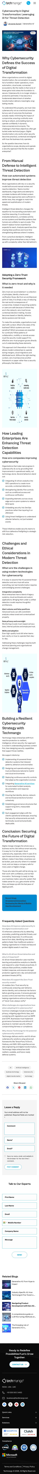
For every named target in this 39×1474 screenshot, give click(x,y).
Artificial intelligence (22, 1067)
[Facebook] (7, 1087)
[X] (13, 1087)
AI (10, 1067)
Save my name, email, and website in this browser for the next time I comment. (20, 1158)
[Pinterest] (19, 1087)
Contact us (17, 1364)
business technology (12, 1072)
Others (33, 33)
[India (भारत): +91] (4, 1222)
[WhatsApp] (31, 1087)
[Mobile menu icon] (34, 3)
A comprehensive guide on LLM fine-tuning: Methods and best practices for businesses (24, 1315)
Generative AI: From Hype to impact (23, 1282)
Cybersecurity (28, 1072)
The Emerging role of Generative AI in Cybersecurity (20, 1326)
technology (28, 1076)
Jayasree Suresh (14, 24)
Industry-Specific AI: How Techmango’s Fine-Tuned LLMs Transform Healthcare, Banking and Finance (24, 1293)
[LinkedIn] (25, 1087)
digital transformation (13, 1076)
